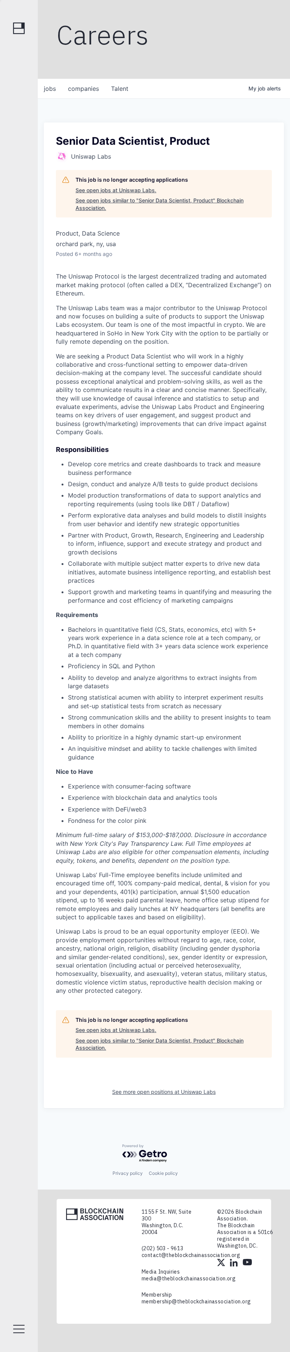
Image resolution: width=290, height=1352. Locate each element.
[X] (221, 1263)
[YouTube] (247, 1263)
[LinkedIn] (234, 1263)
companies (83, 88)
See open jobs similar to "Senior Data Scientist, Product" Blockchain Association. (160, 204)
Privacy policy (128, 1173)
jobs (50, 88)
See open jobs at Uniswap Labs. (116, 190)
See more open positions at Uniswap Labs (164, 1092)
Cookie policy (163, 1173)
